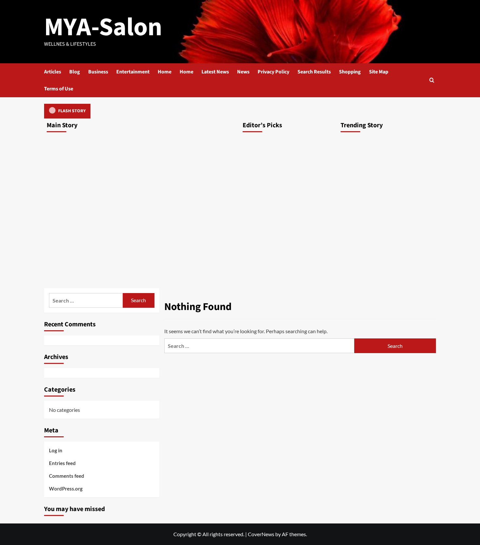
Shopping (350, 71)
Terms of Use (58, 88)
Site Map (378, 71)
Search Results (314, 71)
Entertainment (133, 71)
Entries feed (62, 463)
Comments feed (66, 476)
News (243, 71)
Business (98, 71)
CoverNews (261, 534)
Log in (55, 450)
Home (164, 71)
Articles (52, 71)
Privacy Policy (273, 71)
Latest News (215, 71)
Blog (74, 71)
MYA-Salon (103, 27)
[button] (432, 80)
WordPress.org (66, 488)
